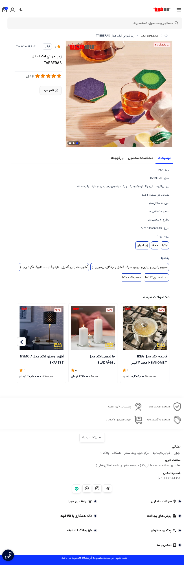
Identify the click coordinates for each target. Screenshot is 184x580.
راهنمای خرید (77, 501)
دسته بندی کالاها (156, 277)
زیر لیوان (142, 245)
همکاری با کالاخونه (73, 516)
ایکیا (47, 46)
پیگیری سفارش (161, 530)
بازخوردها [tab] (117, 158)
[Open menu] (179, 9)
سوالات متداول (161, 501)
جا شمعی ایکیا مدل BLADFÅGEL (102, 359)
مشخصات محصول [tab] (140, 158)
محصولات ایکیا (149, 35)
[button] (21, 341)
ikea (155, 245)
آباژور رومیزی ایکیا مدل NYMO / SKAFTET (42, 359)
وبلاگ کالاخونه (77, 530)
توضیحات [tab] (164, 158)
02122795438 (169, 478)
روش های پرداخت (159, 516)
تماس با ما (164, 545)
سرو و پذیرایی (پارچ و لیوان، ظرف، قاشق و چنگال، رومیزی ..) (130, 267)
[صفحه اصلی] (166, 35)
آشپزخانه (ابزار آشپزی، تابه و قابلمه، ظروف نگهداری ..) (54, 267)
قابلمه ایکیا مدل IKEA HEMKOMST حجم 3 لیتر (149, 359)
